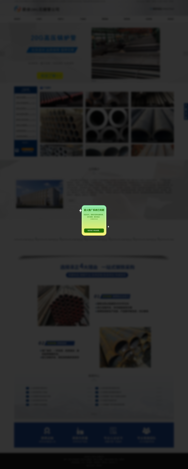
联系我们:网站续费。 (94, 230)
